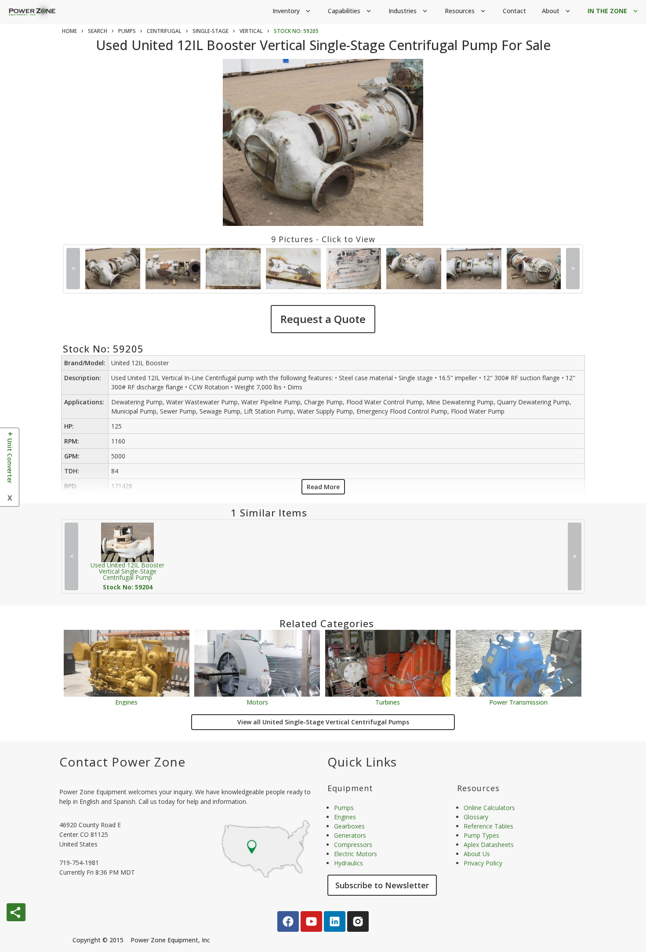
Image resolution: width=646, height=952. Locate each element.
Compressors (353, 844)
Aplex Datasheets (489, 844)
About (557, 11)
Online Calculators (489, 807)
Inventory (292, 11)
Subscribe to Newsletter (382, 885)
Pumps (344, 807)
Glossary (476, 817)
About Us (477, 854)
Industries (408, 11)
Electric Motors (355, 854)
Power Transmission (518, 701)
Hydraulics (348, 863)
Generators (350, 835)
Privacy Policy (483, 863)
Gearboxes (349, 826)
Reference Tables (488, 826)
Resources (466, 11)
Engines (126, 701)
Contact (514, 11)
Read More (323, 487)
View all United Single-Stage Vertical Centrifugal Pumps (323, 722)
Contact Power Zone (122, 761)
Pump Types (481, 835)
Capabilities (350, 11)
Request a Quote (323, 319)
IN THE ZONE (613, 11)
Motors (257, 701)
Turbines (387, 701)
